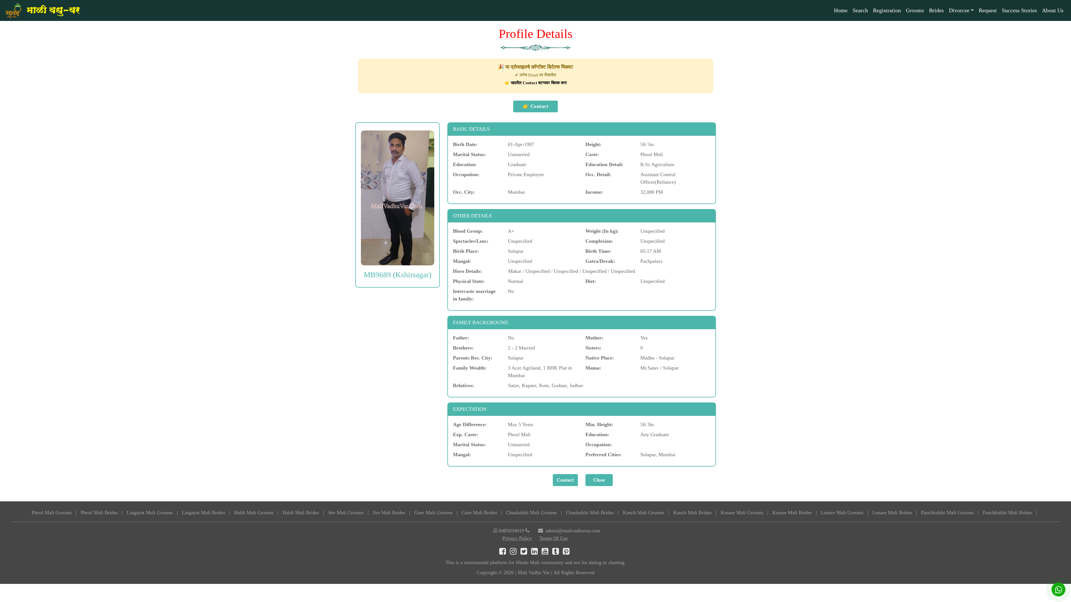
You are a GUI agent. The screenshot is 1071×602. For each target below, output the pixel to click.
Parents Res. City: (472, 358)
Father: (461, 338)
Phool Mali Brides (99, 512)
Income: (594, 192)
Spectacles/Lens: (470, 241)
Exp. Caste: (465, 434)
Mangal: (462, 261)
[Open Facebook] (504, 552)
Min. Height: (599, 424)
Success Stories (1019, 10)
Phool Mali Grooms (52, 512)
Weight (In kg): (602, 231)
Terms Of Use (553, 538)
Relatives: (463, 385)
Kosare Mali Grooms (742, 512)
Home (841, 10)
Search (860, 10)
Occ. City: (464, 192)
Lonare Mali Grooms (842, 512)
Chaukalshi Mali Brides (590, 512)
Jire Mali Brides (389, 512)
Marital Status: (469, 154)
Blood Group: (468, 231)
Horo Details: (467, 271)
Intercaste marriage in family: (474, 295)
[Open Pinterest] (567, 552)
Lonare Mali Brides (892, 512)
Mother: (594, 338)
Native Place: (599, 358)
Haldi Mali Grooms (254, 512)
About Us (1052, 10)
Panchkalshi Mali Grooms (947, 512)
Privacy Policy (517, 538)
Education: (465, 164)
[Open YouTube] (547, 552)
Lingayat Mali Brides (203, 512)
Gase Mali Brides (479, 512)
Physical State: (469, 281)
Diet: (590, 281)
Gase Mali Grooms (433, 512)
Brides (936, 10)
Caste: (592, 154)
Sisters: (593, 348)
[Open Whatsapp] (1058, 589)
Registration (887, 10)
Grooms (915, 10)
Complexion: (599, 241)
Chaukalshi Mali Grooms (531, 512)
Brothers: (463, 348)
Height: (593, 144)
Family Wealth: (469, 368)
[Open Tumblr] (557, 552)
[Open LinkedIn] (536, 552)
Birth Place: (466, 251)
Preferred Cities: (603, 454)
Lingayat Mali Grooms (150, 512)
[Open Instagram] (515, 552)
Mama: (593, 368)
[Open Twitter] (525, 552)
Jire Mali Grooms (346, 512)
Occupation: (466, 174)
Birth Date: (465, 144)
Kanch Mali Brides (692, 512)
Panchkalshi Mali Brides (1007, 512)
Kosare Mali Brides (792, 512)
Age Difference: (470, 424)
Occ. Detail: (598, 174)
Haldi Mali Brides (301, 512)
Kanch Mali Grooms (643, 512)
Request (988, 10)
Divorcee (959, 10)
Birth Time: (598, 251)
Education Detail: (604, 164)
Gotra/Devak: (600, 261)
